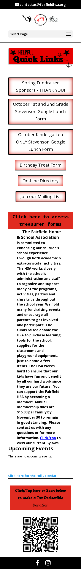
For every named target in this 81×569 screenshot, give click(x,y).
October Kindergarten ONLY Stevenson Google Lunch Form (40, 142)
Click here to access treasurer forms (41, 220)
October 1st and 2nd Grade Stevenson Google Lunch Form (40, 111)
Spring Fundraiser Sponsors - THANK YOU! (40, 86)
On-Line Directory (40, 181)
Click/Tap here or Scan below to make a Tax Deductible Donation (40, 498)
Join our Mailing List (40, 196)
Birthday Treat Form (40, 165)
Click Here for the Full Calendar (32, 476)
